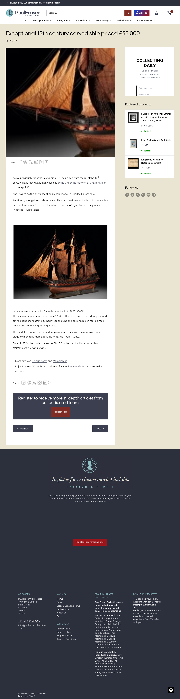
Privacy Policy (64, 628)
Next (99, 428)
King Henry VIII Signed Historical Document (152, 161)
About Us (61, 613)
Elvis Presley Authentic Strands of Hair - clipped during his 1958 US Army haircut (156, 117)
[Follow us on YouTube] (148, 195)
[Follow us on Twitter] (132, 195)
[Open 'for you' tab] (171, 690)
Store (59, 602)
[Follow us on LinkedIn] (154, 195)
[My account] (156, 13)
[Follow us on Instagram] (138, 195)
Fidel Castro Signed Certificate (156, 140)
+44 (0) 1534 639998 (29, 621)
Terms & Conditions (67, 639)
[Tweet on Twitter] (31, 162)
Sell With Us (63, 609)
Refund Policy (64, 632)
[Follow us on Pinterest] (143, 195)
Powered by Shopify (27, 696)
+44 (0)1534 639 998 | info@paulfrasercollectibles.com (33, 3)
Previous (24, 428)
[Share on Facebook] (20, 162)
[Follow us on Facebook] (127, 195)
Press (60, 616)
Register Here (60, 412)
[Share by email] (36, 162)
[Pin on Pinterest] (25, 162)
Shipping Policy (64, 635)
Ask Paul (143, 13)
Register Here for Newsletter (90, 542)
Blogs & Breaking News (68, 606)
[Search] (127, 13)
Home (60, 599)
